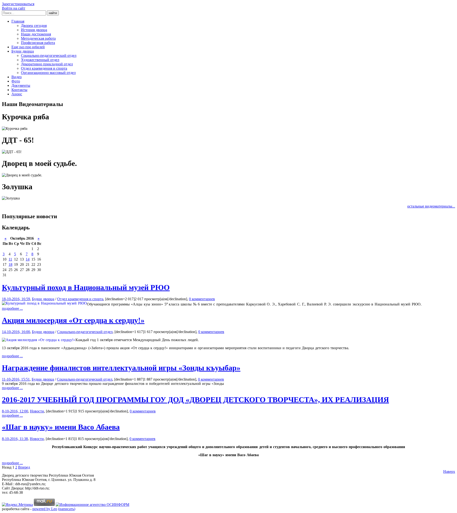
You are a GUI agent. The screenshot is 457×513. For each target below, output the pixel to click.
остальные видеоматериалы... (431, 206)
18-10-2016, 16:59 (16, 299)
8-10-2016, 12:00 (15, 411)
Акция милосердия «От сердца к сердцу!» (73, 320)
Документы (20, 85)
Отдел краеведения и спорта (44, 68)
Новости (37, 411)
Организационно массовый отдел (48, 73)
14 (28, 259)
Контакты (19, 90)
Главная (17, 21)
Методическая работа (38, 38)
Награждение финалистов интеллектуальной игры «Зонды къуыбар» (121, 367)
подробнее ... (12, 308)
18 (10, 264)
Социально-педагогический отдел (48, 55)
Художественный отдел (40, 60)
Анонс (16, 94)
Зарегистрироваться (18, 4)
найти (53, 13)
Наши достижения (36, 34)
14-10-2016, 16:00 (16, 332)
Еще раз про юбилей (28, 47)
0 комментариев (202, 299)
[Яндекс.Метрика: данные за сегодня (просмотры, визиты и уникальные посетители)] (17, 505)
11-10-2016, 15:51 (16, 379)
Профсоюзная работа (38, 43)
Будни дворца (22, 51)
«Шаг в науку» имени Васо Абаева (61, 427)
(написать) (66, 509)
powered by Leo (44, 509)
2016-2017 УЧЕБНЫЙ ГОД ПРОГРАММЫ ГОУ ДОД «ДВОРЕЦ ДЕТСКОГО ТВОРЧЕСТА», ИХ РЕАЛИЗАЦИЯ (195, 399)
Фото (15, 81)
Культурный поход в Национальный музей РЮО (86, 287)
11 (10, 259)
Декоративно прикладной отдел (47, 64)
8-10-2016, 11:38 (15, 439)
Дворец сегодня (34, 26)
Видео (16, 77)
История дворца (34, 30)
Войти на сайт (13, 8)
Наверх (449, 471)
